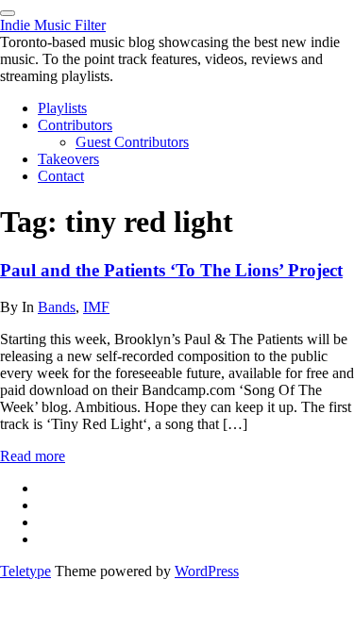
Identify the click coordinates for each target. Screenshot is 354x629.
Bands (57, 307)
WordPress (207, 571)
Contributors (75, 125)
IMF (96, 307)
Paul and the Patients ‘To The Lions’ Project (171, 270)
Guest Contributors (132, 142)
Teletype (25, 571)
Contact (61, 176)
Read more (32, 456)
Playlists (62, 108)
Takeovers (68, 159)
